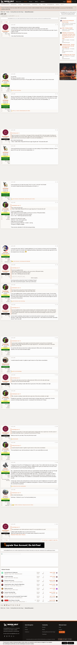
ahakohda (53, 593)
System (61, 639)
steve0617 (6, 597)
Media (36, 1)
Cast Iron (57, 4)
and (17, 90)
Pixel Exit (53, 639)
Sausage (19, 4)
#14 (57, 374)
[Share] (55, 25)
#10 (57, 284)
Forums (25, 1)
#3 (57, 93)
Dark (70, 639)
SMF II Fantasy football (67, 28)
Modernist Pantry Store (16, 534)
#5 (57, 145)
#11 (57, 304)
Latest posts (63, 18)
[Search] (75, 1)
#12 (57, 337)
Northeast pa (7, 261)
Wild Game (16, 577)
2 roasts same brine (8, 576)
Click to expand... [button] (34, 277)
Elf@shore (6, 573)
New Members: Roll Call (5, 4)
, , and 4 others (21, 110)
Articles (30, 1)
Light (66, 639)
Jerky (40, 4)
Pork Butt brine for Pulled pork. (11, 572)
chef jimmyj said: (15, 133)
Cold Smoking (34, 4)
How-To (62, 4)
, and (22, 261)
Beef (15, 593)
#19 (57, 489)
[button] (22, 1)
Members (43, 1)
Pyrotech (6, 593)
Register (60, 629)
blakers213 (6, 589)
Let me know (63, 7)
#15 (57, 390)
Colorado (8, 90)
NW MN (8, 371)
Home (26, 627)
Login (60, 627)
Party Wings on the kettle (14, 600)
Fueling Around (52, 597)
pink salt (17, 15)
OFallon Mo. (7, 505)
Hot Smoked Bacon (18, 597)
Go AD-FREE (61, 632)
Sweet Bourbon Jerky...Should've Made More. (14, 584)
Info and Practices (18, 581)
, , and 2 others (24, 198)
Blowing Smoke (13, 4)
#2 (57, 73)
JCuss (54, 589)
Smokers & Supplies (26, 4)
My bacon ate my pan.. (9, 580)
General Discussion (18, 573)
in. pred (5, 577)
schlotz (54, 573)
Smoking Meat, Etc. (50, 4)
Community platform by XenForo (37, 639)
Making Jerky (18, 585)
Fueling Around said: (16, 445)
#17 (57, 442)
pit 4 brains (6, 581)
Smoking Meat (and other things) (48, 631)
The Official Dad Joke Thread (68, 54)
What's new (18, 1)
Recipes (44, 4)
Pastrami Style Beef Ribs (9, 592)
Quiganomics (7, 585)
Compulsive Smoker (8, 601)
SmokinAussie (52, 581)
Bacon (16, 589)
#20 (57, 524)
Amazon (23, 534)
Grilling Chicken (22, 601)
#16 (57, 426)
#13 (57, 357)
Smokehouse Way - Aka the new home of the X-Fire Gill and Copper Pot (68, 46)
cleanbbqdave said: (16, 205)
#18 (57, 462)
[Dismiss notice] (75, 7)
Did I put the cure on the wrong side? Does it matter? (15, 596)
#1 (57, 24)
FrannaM (53, 585)
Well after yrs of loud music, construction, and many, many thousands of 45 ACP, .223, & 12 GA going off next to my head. (68, 35)
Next (7, 21)
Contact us (27, 631)
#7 (57, 202)
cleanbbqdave (5, 15)
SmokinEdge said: (15, 267)
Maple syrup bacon (8, 588)
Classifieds (44, 634)
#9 (57, 264)
